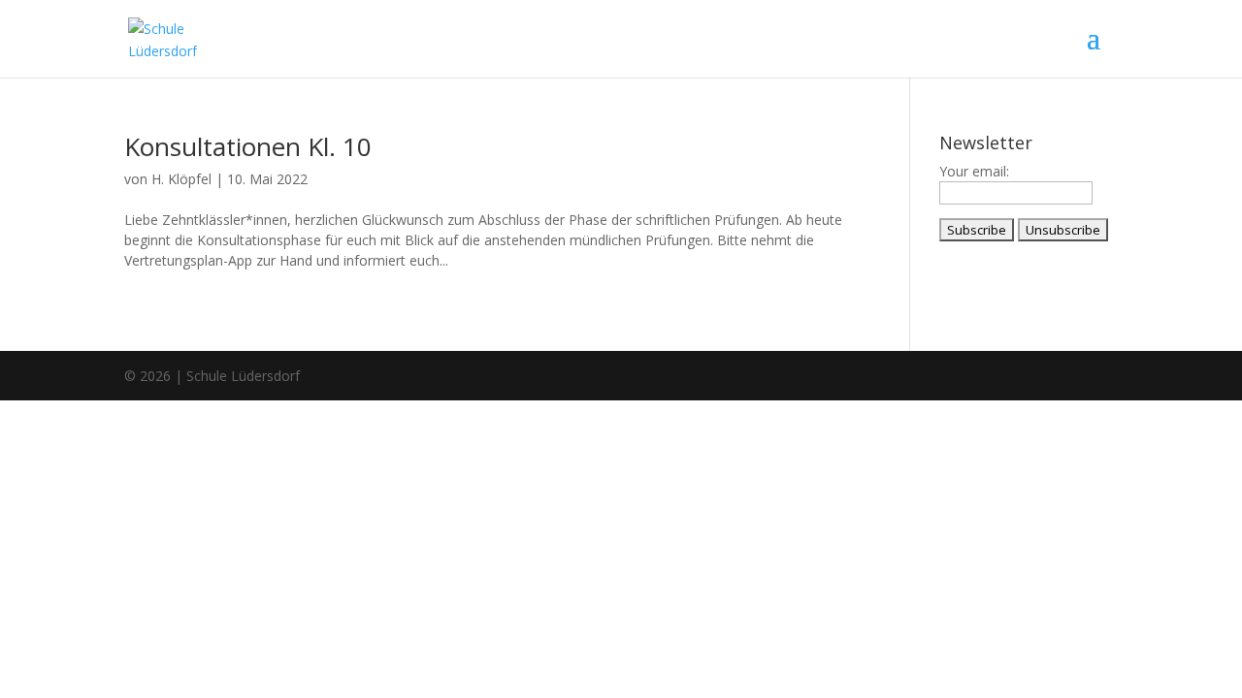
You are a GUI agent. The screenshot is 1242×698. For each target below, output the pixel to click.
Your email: (974, 171)
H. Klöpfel (181, 179)
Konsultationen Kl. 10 (248, 146)
